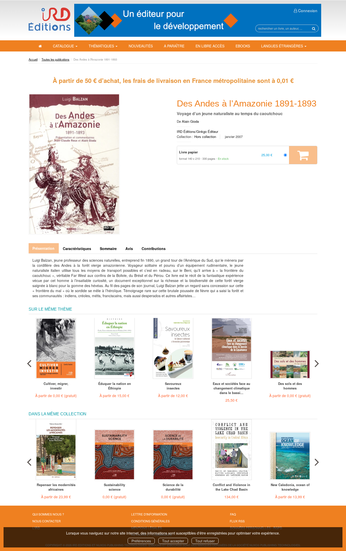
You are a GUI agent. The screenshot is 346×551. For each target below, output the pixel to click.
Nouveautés (141, 45)
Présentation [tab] (43, 248)
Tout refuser (205, 540)
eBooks (243, 45)
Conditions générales (150, 521)
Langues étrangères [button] (282, 45)
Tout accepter (173, 540)
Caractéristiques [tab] (77, 248)
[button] (74, 164)
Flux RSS (237, 521)
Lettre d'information (149, 514)
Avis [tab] (129, 248)
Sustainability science (114, 487)
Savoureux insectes (173, 385)
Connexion (307, 10)
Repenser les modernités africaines (56, 487)
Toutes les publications (55, 59)
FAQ (233, 514)
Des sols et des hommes (290, 385)
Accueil (33, 59)
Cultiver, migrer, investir (56, 385)
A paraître (174, 45)
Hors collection (205, 136)
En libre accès (210, 45)
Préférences (141, 540)
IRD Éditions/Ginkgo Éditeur (197, 131)
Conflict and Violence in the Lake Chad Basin (231, 487)
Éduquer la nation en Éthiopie (114, 385)
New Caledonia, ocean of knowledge (290, 487)
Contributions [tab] (154, 248)
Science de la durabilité (173, 487)
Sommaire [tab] (108, 248)
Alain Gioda (190, 121)
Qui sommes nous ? (48, 514)
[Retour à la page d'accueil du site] (49, 19)
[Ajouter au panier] (303, 155)
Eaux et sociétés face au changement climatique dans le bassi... (231, 388)
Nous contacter (46, 521)
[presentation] (29, 362)
